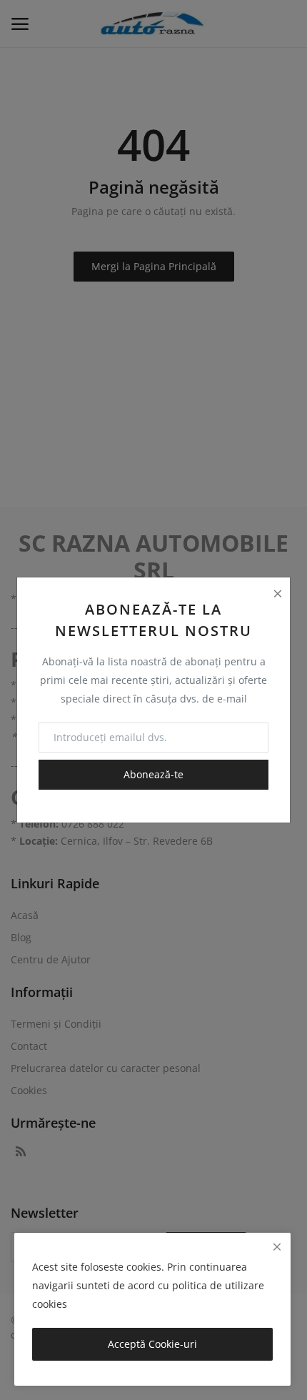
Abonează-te (153, 774)
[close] (277, 1246)
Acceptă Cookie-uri (152, 1344)
